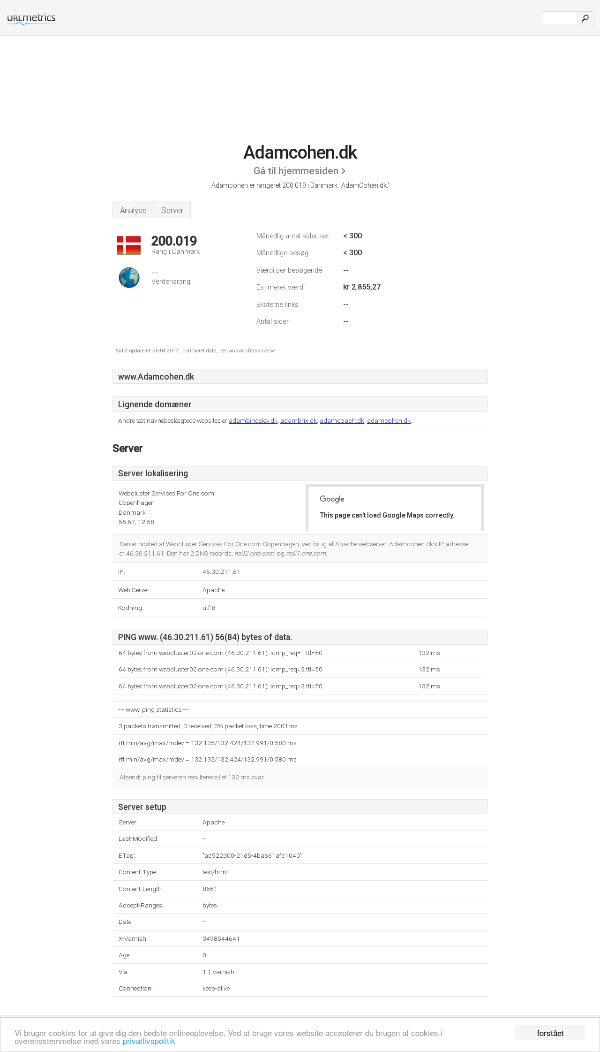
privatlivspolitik (149, 1040)
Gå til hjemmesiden (296, 170)
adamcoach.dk (342, 420)
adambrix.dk (298, 420)
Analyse (133, 210)
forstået (550, 1032)
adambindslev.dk (253, 420)
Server (172, 210)
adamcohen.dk (389, 420)
